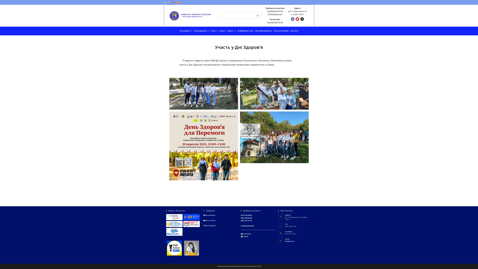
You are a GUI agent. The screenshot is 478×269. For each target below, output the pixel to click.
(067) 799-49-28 (246, 218)
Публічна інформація (281, 31)
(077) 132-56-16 (246, 215)
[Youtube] (297, 19)
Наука (213, 31)
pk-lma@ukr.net (248, 226)
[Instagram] (302, 19)
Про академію (185, 31)
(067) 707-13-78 (246, 221)
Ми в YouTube (210, 220)
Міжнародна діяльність (263, 31)
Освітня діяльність (200, 31)
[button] (186, 31)
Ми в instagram (210, 226)
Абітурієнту (294, 31)
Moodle (222, 31)
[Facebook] (292, 19)
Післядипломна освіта (245, 31)
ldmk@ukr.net (289, 241)
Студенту (230, 31)
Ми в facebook (210, 215)
